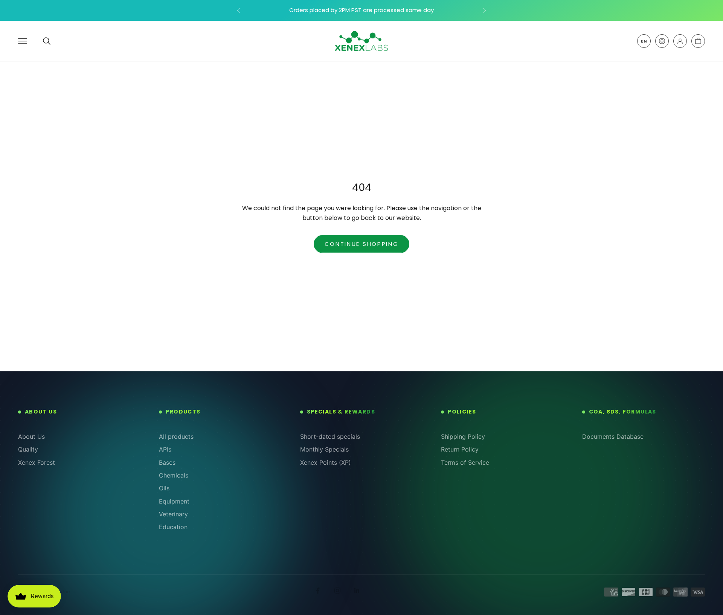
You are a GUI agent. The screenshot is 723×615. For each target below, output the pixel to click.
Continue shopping (362, 244)
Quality (28, 449)
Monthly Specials (324, 449)
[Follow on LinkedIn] (357, 590)
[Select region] (662, 41)
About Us (31, 436)
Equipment (174, 501)
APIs (165, 449)
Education (173, 527)
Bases (167, 462)
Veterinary (173, 514)
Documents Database (613, 436)
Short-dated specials (330, 436)
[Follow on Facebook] (318, 590)
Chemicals (173, 475)
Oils (164, 488)
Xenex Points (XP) (325, 462)
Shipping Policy (463, 436)
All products (176, 436)
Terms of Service (465, 462)
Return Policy (460, 449)
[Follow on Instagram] (337, 590)
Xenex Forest (36, 462)
